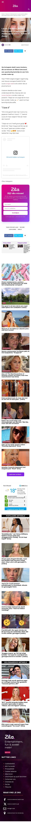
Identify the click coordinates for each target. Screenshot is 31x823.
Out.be (7, 784)
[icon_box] (13, 799)
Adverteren (9, 774)
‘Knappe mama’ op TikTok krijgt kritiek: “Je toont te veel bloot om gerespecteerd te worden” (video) (15, 654)
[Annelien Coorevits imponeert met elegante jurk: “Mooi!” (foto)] (15, 457)
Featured (22, 227)
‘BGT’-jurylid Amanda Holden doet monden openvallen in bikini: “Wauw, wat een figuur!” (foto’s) (15, 704)
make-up (20, 229)
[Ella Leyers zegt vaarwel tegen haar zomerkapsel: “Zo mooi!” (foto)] (15, 716)
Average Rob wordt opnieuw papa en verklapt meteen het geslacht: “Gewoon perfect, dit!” (14, 682)
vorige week (10, 83)
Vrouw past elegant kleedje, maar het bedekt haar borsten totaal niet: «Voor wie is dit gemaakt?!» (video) (14, 561)
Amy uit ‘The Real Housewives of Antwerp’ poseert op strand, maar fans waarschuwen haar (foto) (15, 375)
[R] (3, 45)
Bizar (3, 556)
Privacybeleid (9, 769)
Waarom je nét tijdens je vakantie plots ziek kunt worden (15, 329)
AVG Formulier (10, 766)
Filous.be (8, 787)
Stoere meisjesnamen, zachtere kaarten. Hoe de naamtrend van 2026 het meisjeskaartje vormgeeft (14, 283)
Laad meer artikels (15, 474)
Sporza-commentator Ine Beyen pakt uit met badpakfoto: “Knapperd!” (15, 352)
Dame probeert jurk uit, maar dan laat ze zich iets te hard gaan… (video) (15, 398)
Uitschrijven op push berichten (15, 777)
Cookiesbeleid (10, 764)
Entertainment (13, 14)
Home (3, 14)
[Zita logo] (15, 5)
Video (4, 302)
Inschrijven (15, 213)
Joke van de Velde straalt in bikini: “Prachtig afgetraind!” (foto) (13, 445)
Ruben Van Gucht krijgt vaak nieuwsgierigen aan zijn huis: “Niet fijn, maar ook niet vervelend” (15, 422)
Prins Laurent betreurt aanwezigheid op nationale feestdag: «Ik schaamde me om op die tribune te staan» (27, 248)
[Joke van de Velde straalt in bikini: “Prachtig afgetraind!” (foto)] (15, 434)
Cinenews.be (9, 782)
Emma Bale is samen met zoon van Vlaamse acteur (12, 246)
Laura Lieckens (7, 95)
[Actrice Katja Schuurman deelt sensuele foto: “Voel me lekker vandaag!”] (15, 598)
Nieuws (7, 14)
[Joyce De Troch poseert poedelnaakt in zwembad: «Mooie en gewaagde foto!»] (15, 575)
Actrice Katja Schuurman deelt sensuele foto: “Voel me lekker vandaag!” (13, 608)
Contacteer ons (10, 779)
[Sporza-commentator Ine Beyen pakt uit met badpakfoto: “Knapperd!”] (15, 341)
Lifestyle (5, 279)
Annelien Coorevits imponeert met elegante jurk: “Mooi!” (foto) (14, 468)
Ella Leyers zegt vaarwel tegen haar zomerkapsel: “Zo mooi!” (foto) (15, 725)
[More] (25, 51)
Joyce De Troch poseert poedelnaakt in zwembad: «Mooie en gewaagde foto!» (14, 585)
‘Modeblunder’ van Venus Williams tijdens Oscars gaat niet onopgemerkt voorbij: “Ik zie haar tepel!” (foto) (15, 536)
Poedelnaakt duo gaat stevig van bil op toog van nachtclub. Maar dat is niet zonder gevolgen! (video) (15, 631)
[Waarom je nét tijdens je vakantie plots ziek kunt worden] (15, 318)
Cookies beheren (10, 771)
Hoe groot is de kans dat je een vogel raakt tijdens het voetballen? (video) (15, 306)
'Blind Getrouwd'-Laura (12, 227)
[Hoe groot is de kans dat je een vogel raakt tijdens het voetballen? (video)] (15, 296)
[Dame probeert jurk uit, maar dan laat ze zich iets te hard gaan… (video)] (15, 388)
